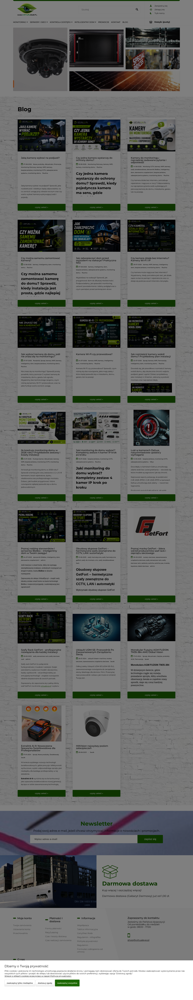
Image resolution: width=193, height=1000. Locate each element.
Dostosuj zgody (45, 983)
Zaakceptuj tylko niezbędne (20, 983)
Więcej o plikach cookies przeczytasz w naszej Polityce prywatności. (38, 976)
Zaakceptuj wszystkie (67, 983)
